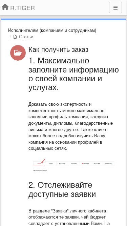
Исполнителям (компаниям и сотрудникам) (52, 30)
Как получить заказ (58, 49)
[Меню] (115, 7)
